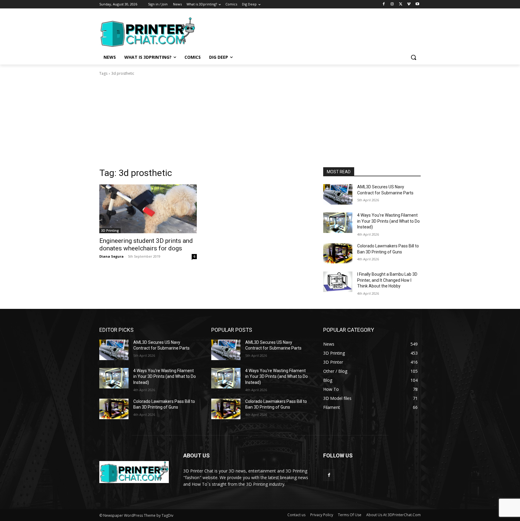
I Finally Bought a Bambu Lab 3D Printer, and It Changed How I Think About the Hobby (387, 280)
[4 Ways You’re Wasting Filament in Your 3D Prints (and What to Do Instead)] (337, 222)
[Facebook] (383, 4)
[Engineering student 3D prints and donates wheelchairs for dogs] (148, 208)
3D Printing (110, 230)
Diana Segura (111, 256)
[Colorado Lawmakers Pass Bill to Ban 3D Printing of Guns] (337, 253)
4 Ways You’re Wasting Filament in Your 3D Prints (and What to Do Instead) (388, 221)
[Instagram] (392, 4)
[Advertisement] (305, 31)
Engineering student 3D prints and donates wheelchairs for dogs (146, 244)
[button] (413, 57)
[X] (400, 4)
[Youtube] (417, 4)
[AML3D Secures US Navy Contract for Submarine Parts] (337, 194)
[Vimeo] (408, 4)
